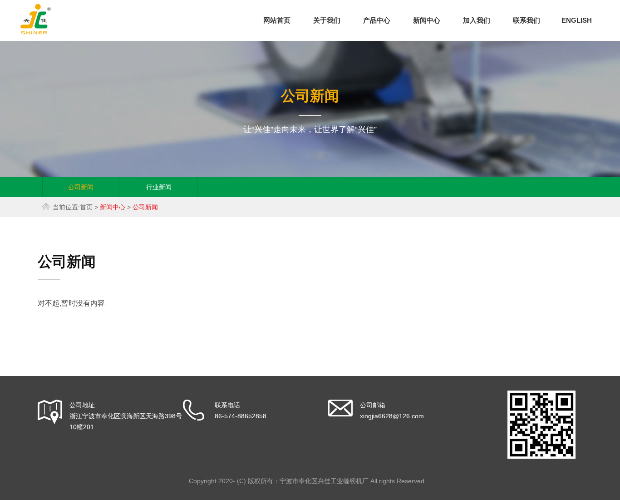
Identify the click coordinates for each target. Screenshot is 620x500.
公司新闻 (80, 187)
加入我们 (476, 20)
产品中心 (376, 20)
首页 (86, 207)
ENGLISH (576, 20)
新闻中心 (426, 20)
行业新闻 (159, 187)
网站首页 (276, 20)
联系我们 (526, 20)
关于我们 (326, 20)
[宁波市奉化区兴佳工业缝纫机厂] (36, 32)
